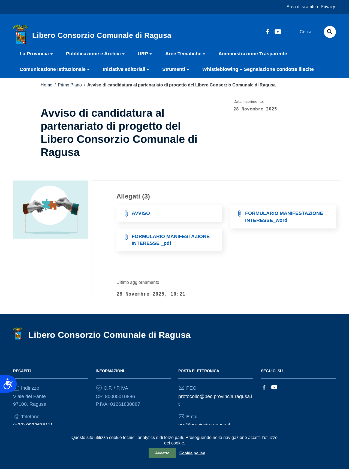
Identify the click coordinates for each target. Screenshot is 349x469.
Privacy (328, 6)
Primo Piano (70, 85)
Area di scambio (302, 6)
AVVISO (141, 213)
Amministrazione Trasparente (252, 53)
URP (143, 53)
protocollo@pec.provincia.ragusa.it (215, 400)
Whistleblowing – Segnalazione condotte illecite (258, 69)
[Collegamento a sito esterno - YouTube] (277, 31)
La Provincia (34, 53)
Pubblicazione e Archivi (93, 53)
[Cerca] (330, 32)
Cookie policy (192, 453)
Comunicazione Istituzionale (53, 69)
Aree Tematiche (183, 53)
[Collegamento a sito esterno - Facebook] (267, 31)
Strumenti (173, 69)
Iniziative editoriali (124, 69)
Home (46, 85)
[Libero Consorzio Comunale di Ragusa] (20, 34)
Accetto (162, 453)
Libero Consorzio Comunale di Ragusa (109, 335)
